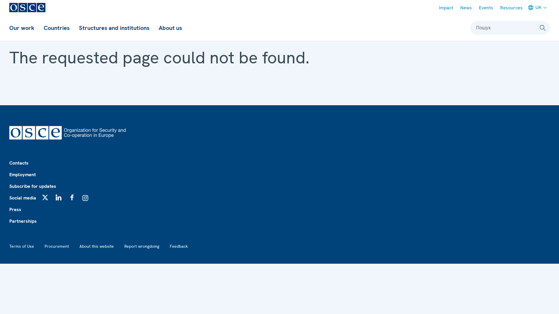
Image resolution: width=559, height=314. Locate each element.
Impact (446, 8)
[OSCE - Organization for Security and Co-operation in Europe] (27, 7)
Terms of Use (21, 246)
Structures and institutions (114, 28)
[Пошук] (543, 28)
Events (486, 8)
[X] (45, 197)
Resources (511, 8)
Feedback (179, 246)
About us (170, 28)
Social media (22, 198)
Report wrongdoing (141, 246)
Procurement (57, 246)
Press (15, 209)
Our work (21, 28)
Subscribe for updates (32, 186)
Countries (57, 28)
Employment (22, 175)
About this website (96, 246)
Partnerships (23, 221)
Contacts (19, 163)
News (466, 8)
